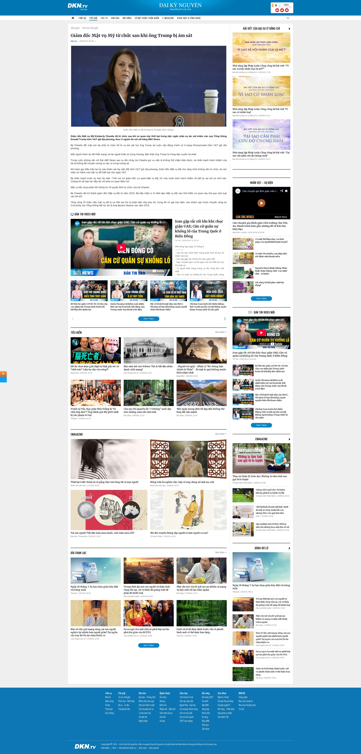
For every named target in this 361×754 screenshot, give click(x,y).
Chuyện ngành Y (224, 705)
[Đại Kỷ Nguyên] (78, 5)
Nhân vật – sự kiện (261, 182)
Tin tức (241, 709)
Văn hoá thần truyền (131, 596)
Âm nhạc (163, 697)
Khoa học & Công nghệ (188, 17)
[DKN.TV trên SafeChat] (273, 5)
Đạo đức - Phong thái (79, 536)
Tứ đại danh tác (145, 713)
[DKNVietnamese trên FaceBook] (276, 5)
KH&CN (242, 693)
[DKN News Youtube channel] (277, 10)
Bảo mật (142, 748)
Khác (258, 516)
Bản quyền (154, 748)
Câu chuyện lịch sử (131, 373)
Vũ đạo (162, 721)
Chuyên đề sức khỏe (225, 701)
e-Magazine (168, 17)
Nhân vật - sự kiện (239, 232)
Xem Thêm (149, 318)
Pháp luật (109, 709)
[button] (225, 318)
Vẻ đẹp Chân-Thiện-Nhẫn (147, 17)
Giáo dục (184, 693)
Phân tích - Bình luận (126, 701)
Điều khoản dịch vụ (127, 748)
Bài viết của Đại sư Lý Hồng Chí (261, 28)
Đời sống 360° (207, 697)
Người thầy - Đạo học (188, 705)
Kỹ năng (205, 717)
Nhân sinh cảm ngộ (78, 486)
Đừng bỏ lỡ (261, 548)
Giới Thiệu (83, 9)
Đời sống (127, 17)
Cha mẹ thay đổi (186, 713)
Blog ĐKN (180, 376)
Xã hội (107, 705)
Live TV (104, 17)
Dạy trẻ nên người (186, 717)
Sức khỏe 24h (223, 717)
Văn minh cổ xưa (166, 713)
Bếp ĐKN (205, 705)
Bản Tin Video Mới (264, 312)
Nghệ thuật (143, 721)
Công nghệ (243, 697)
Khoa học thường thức (247, 705)
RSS (114, 748)
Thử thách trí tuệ (186, 697)
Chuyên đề (143, 717)
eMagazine (261, 439)
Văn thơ (163, 717)
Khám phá (75, 373)
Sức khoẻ (205, 728)
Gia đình (205, 701)
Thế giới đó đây (124, 709)
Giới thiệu (105, 748)
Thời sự (82, 17)
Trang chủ (73, 18)
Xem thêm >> (221, 331)
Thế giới (93, 17)
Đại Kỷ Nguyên (157, 744)
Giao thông (109, 713)
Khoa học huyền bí (246, 701)
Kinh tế (108, 697)
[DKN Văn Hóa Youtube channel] (287, 10)
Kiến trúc (163, 705)
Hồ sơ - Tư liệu (123, 705)
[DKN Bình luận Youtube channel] (282, 10)
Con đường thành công (189, 709)
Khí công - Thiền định (226, 709)
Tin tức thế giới (90, 28)
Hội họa (162, 701)
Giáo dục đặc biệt (186, 701)
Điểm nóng (109, 701)
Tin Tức (178, 240)
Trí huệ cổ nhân (156, 536)
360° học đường (186, 721)
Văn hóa (115, 17)
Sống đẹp (205, 709)
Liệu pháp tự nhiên (225, 713)
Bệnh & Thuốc (223, 697)
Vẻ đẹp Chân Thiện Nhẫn (242, 483)
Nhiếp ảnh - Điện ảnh (167, 709)
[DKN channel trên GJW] (285, 5)
